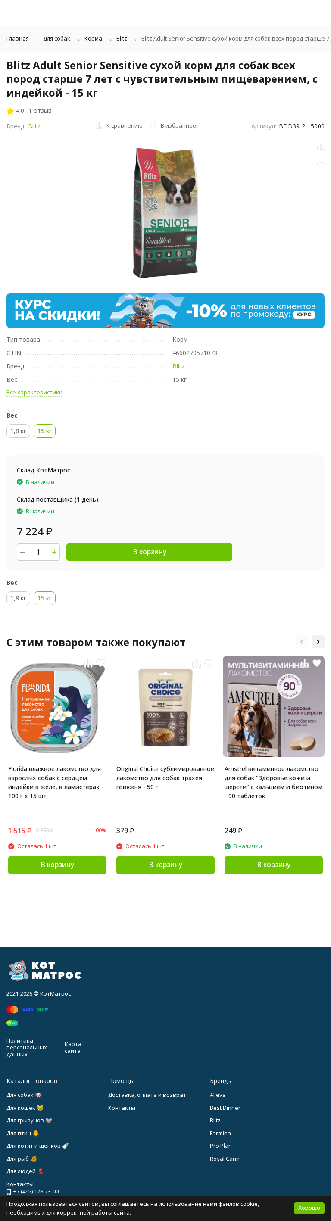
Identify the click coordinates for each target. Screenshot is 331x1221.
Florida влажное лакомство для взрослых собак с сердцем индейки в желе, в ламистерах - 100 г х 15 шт (55, 782)
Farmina (220, 1133)
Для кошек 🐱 (25, 1108)
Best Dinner (225, 1108)
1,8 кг (18, 431)
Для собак (56, 38)
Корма (93, 38)
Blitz (121, 38)
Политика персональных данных (26, 1047)
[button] (301, 641)
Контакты (121, 1108)
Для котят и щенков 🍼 (37, 1145)
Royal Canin (225, 1158)
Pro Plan (221, 1145)
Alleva (218, 1095)
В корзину (149, 551)
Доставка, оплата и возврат (147, 1095)
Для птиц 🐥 (22, 1133)
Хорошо (309, 1208)
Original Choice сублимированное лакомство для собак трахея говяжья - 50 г (165, 778)
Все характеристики (34, 392)
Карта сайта (73, 1047)
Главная (17, 38)
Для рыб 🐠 (21, 1158)
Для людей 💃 (25, 1171)
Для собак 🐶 (24, 1095)
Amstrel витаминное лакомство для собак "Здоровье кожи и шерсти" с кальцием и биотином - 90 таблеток (273, 782)
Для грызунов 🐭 (29, 1120)
